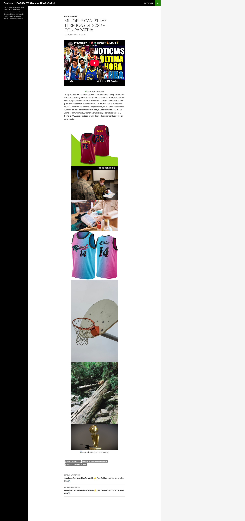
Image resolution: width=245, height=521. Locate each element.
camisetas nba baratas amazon (95, 461)
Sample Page (148, 3)
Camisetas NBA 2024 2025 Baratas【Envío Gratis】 (30, 3)
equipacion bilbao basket (76, 464)
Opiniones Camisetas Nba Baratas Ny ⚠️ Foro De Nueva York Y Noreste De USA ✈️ (94, 478)
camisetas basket (73, 461)
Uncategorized (70, 16)
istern (83, 35)
